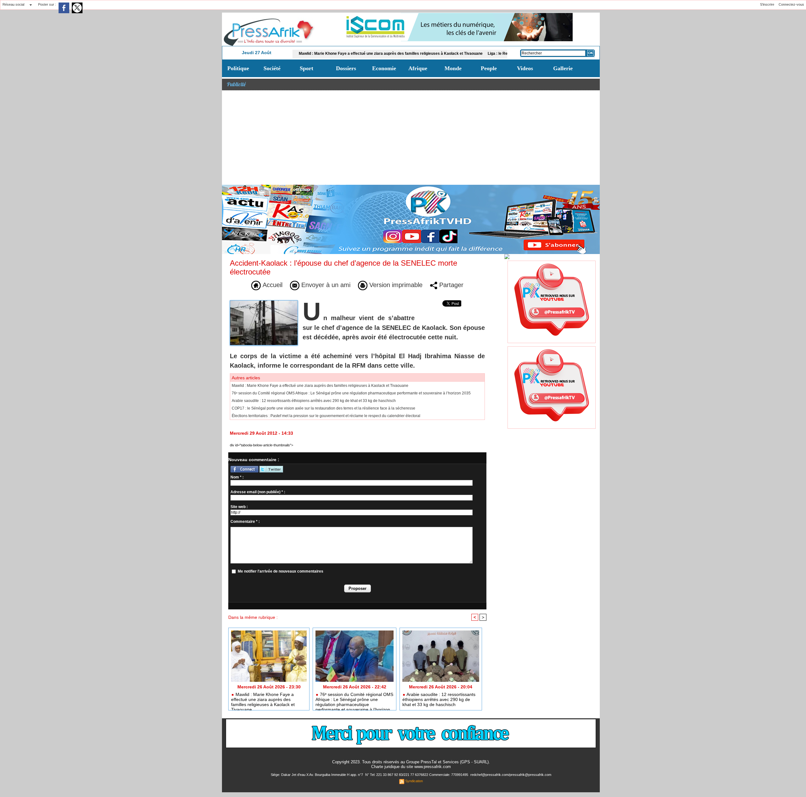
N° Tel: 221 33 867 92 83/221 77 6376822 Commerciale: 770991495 (417, 775)
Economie (384, 68)
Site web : (239, 507)
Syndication (414, 781)
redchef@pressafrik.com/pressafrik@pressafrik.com (510, 775)
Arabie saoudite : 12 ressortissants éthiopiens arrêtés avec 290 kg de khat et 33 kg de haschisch (314, 400)
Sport (306, 68)
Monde (453, 68)
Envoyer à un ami (324, 284)
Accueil (271, 284)
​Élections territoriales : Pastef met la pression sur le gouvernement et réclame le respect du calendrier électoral (326, 416)
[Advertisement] (411, 137)
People (489, 68)
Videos (525, 68)
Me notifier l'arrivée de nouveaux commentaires (280, 571)
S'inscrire (767, 4)
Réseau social (13, 4)
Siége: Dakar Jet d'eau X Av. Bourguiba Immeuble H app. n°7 (317, 775)
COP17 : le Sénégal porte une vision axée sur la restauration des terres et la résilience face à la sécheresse (323, 408)
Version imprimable (395, 284)
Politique (238, 68)
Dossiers (346, 68)
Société (272, 68)
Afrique (417, 68)
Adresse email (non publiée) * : (257, 492)
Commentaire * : (245, 521)
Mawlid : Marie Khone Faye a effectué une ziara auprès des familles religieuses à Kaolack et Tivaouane (359, 53)
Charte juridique (385, 766)
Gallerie (563, 68)
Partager (450, 284)
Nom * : (237, 477)
